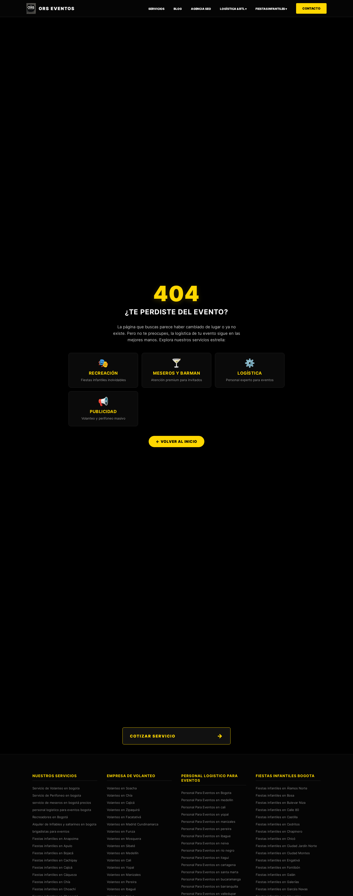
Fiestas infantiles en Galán (275, 875)
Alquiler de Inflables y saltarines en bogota (64, 824)
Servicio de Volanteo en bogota (55, 788)
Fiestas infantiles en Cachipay (54, 860)
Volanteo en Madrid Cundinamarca (132, 824)
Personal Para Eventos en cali (203, 807)
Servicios (156, 9)
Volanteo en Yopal (120, 867)
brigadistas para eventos (50, 831)
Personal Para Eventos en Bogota (206, 793)
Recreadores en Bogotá (50, 817)
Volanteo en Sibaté (121, 846)
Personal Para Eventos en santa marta (209, 872)
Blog (178, 9)
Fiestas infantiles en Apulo (52, 846)
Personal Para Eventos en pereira (206, 829)
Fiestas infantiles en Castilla (277, 817)
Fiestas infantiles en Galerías (277, 882)
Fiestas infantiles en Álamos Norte (281, 788)
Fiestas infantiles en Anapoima (55, 839)
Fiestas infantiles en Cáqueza (54, 875)
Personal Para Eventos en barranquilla (209, 886)
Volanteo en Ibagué (121, 889)
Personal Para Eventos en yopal (205, 814)
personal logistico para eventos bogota (61, 810)
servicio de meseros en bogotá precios (61, 803)
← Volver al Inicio (176, 441)
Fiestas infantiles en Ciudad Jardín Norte (286, 846)
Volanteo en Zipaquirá (123, 810)
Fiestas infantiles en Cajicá (52, 867)
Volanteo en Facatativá (124, 817)
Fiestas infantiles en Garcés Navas (282, 889)
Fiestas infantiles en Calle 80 (277, 810)
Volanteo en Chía (119, 795)
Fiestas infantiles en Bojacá (52, 853)
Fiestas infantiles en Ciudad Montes (283, 853)
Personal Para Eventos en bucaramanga (211, 879)
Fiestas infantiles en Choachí (54, 889)
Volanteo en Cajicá (120, 803)
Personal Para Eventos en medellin (207, 800)
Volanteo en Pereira (121, 882)
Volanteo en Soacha (122, 788)
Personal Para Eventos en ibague (206, 836)
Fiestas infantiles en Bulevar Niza (280, 803)
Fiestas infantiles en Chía (51, 882)
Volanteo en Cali (119, 860)
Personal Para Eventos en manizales (208, 821)
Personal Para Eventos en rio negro (207, 850)
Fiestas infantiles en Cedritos (278, 824)
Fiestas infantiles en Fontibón (278, 867)
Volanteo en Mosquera (124, 839)
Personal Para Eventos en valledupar (208, 894)
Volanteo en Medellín (123, 853)
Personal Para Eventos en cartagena (208, 865)
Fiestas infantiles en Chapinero (279, 831)
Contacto (311, 8)
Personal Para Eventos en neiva (205, 843)
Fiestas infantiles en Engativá (278, 860)
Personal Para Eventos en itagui (205, 857)
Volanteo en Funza (121, 831)
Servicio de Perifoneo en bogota (56, 795)
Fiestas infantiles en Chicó (275, 839)
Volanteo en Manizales (124, 875)
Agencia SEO (201, 9)
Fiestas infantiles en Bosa (275, 795)
